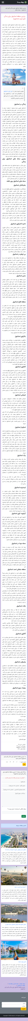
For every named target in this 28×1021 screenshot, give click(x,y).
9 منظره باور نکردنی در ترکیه (20, 887)
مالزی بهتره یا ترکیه (22, 962)
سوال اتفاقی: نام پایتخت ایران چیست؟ (17, 809)
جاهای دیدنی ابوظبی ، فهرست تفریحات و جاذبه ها (15, 850)
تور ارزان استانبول (8, 91)
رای (24, 764)
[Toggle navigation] (3, 2)
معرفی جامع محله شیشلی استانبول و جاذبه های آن (15, 924)
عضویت (23, 1009)
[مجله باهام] (22, 2)
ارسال (23, 816)
